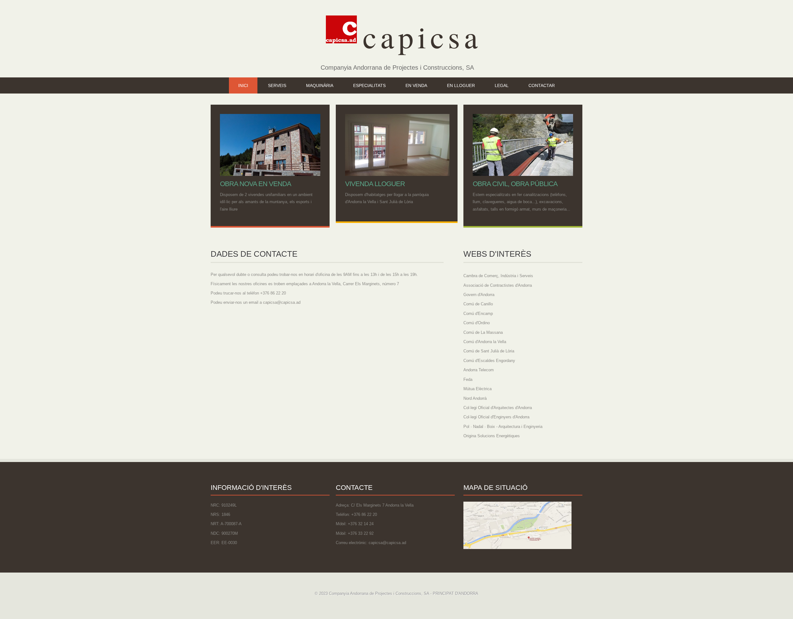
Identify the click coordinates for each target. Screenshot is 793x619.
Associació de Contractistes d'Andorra (497, 285)
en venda (416, 85)
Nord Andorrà (475, 398)
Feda (467, 379)
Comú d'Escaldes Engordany (489, 360)
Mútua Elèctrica (477, 388)
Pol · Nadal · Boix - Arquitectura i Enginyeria (502, 426)
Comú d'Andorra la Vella (484, 341)
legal (502, 85)
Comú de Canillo (478, 304)
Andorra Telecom (478, 370)
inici (243, 85)
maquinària (319, 85)
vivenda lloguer (375, 184)
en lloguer (461, 85)
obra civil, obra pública (515, 184)
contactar (541, 85)
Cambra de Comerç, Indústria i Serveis (498, 275)
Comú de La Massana (483, 332)
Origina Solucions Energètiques (491, 436)
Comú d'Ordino (476, 322)
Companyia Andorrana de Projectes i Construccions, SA (397, 67)
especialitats (369, 85)
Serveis (277, 85)
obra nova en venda (255, 184)
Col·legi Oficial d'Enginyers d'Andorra (496, 417)
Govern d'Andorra (478, 294)
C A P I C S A (416, 36)
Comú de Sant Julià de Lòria (488, 351)
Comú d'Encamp (478, 313)
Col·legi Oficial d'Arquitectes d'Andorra (497, 407)
